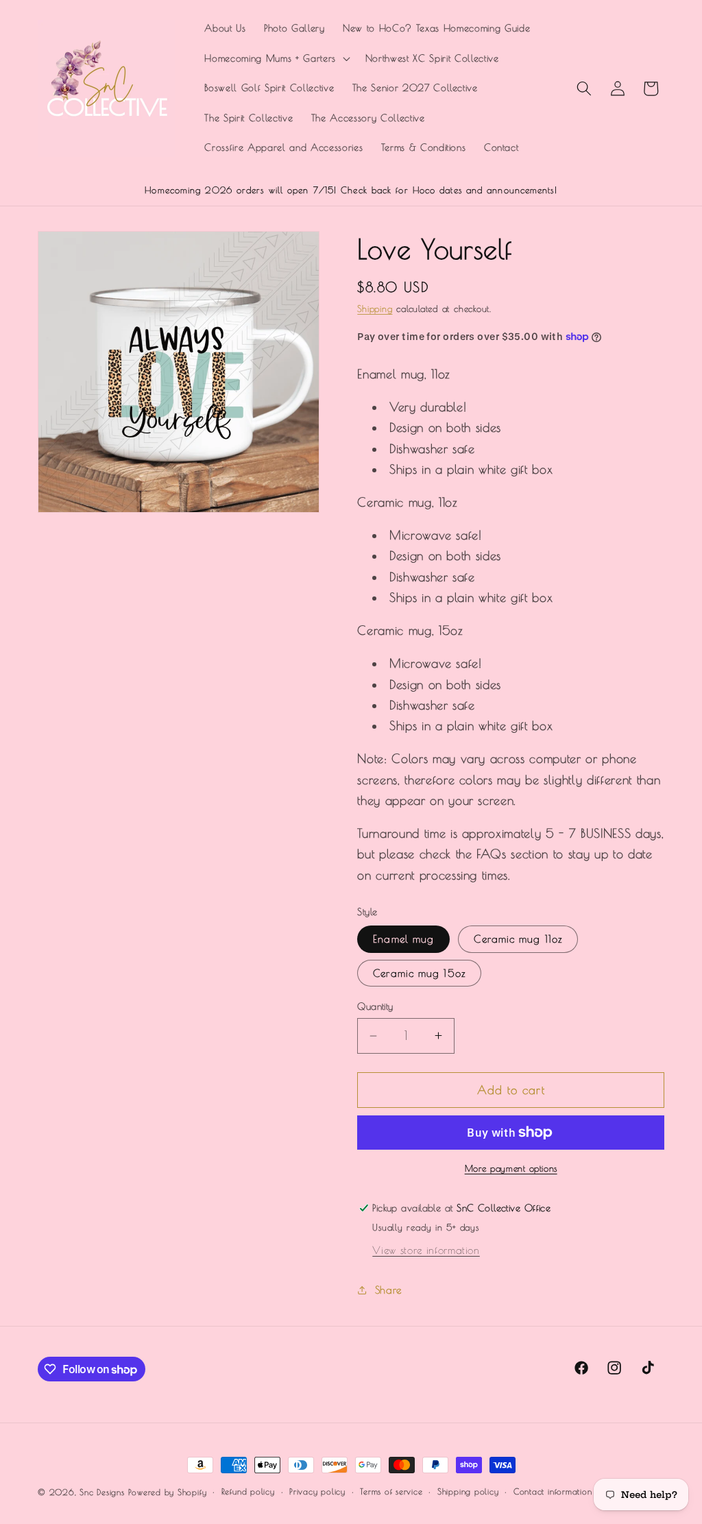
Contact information (552, 1491)
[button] (275, 59)
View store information (426, 1250)
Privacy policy (317, 1491)
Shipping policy (468, 1491)
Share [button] (388, 1289)
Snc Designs (102, 1492)
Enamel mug (403, 938)
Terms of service (391, 1491)
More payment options (511, 1168)
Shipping (374, 308)
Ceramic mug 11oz (518, 938)
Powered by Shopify (167, 1492)
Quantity (375, 1006)
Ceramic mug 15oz (419, 973)
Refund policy (248, 1491)
